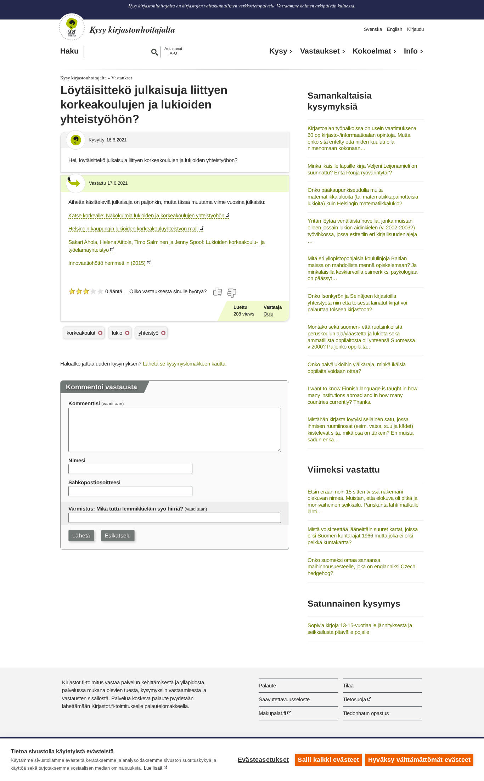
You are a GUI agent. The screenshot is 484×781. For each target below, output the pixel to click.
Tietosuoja (354, 699)
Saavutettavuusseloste (284, 699)
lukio (117, 333)
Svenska (373, 29)
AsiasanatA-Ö (173, 50)
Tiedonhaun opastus (366, 713)
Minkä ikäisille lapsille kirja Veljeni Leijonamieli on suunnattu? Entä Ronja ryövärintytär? (362, 169)
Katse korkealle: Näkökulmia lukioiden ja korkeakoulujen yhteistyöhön (146, 215)
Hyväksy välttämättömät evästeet (419, 759)
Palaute (267, 685)
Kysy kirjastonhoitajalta (83, 77)
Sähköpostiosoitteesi (94, 482)
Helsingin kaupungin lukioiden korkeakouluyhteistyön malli (133, 228)
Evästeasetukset (263, 759)
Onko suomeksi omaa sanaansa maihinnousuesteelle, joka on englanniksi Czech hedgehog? (361, 566)
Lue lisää (153, 768)
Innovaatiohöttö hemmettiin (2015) (107, 263)
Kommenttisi (84, 403)
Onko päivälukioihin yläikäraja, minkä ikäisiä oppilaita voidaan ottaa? (357, 367)
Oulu (268, 314)
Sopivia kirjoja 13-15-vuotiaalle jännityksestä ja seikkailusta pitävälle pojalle (360, 628)
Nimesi (76, 460)
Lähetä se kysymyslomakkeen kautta (184, 364)
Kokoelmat (372, 51)
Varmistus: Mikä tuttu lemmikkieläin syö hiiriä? (125, 509)
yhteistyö (148, 333)
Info (411, 51)
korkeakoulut (81, 333)
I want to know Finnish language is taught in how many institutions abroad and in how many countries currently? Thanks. (362, 395)
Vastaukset (320, 51)
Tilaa (348, 685)
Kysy (278, 51)
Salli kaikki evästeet (328, 759)
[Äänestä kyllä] (218, 291)
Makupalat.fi (272, 713)
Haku (69, 51)
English (394, 29)
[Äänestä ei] (231, 293)
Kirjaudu (415, 29)
